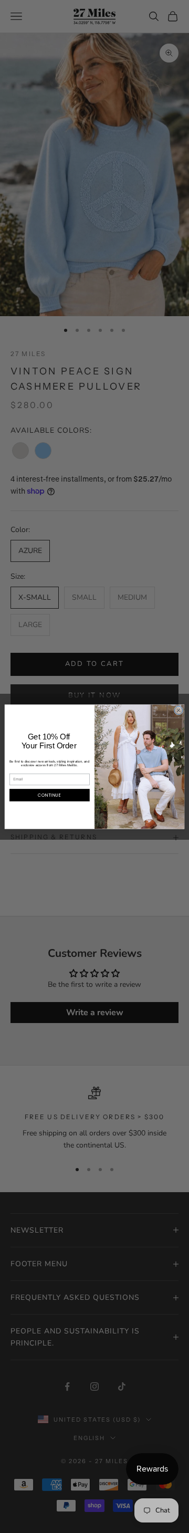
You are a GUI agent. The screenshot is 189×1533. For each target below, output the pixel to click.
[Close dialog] (178, 710)
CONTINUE (50, 795)
